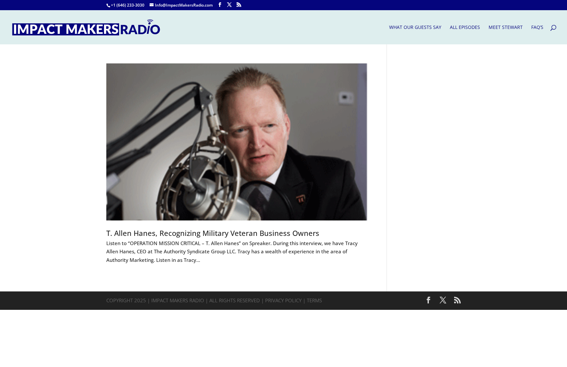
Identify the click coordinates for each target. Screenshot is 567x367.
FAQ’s (537, 27)
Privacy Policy (283, 300)
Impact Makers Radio (177, 300)
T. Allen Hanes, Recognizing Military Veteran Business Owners (212, 233)
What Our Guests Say (415, 27)
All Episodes (465, 27)
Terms (314, 300)
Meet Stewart (506, 27)
